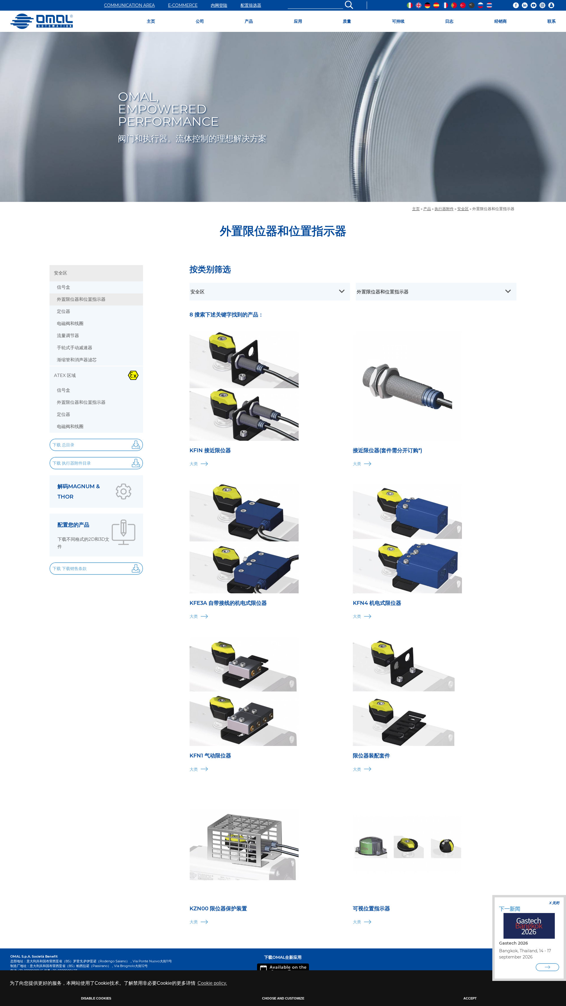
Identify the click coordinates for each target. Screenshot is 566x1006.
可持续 (398, 21)
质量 (347, 21)
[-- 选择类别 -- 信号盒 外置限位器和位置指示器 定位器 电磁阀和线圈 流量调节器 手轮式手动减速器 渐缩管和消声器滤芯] (436, 292)
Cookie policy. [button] (212, 983)
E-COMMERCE (183, 5)
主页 (151, 21)
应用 (298, 21)
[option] (283, 117)
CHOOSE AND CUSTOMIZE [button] (283, 998)
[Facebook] (515, 5)
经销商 (500, 21)
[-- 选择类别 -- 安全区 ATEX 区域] (270, 292)
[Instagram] (542, 5)
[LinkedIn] (524, 5)
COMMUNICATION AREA (129, 5)
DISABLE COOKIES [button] (96, 998)
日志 (449, 21)
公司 (200, 21)
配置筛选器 (251, 5)
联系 (551, 21)
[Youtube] (533, 5)
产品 (249, 21)
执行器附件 (444, 209)
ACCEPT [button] (470, 998)
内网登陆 (219, 5)
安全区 (463, 209)
